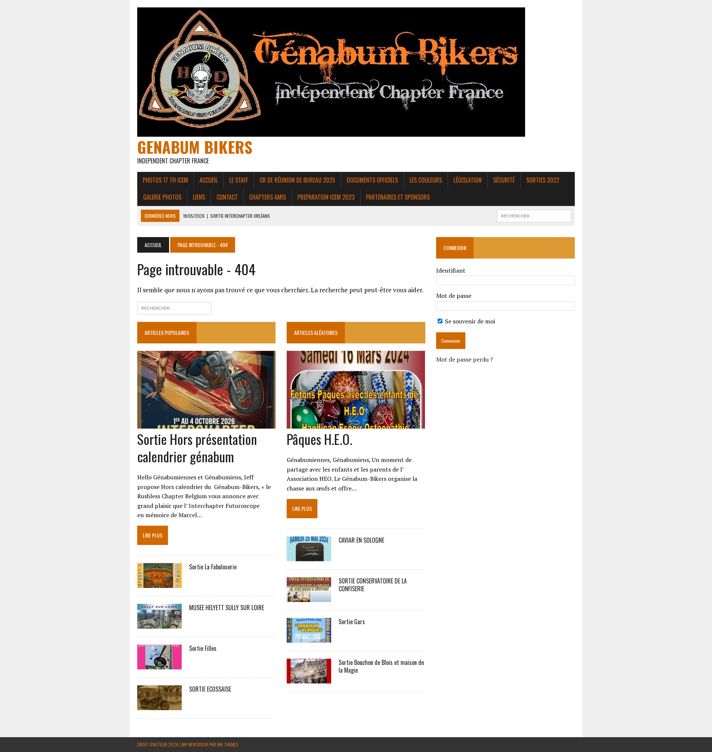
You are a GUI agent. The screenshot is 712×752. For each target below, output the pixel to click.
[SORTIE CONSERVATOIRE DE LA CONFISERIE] (309, 597)
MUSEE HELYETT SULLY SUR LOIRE (226, 607)
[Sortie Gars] (309, 637)
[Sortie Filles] (159, 665)
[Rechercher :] (174, 307)
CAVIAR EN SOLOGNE (361, 540)
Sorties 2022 (542, 180)
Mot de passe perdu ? (464, 359)
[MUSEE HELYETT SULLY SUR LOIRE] (159, 624)
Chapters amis (267, 197)
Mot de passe (453, 296)
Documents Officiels (372, 180)
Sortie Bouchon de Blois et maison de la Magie (381, 666)
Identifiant (450, 270)
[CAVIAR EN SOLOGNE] (309, 556)
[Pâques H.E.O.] (356, 424)
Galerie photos (162, 197)
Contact (227, 197)
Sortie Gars (352, 621)
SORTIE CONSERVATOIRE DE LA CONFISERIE (373, 584)
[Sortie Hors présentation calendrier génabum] (206, 424)
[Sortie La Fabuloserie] (159, 583)
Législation (468, 180)
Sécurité (504, 180)
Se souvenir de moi (469, 321)
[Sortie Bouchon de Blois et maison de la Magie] (309, 678)
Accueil (209, 180)
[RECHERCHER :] (534, 214)
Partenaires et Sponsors (398, 197)
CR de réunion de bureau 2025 (297, 180)
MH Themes (227, 744)
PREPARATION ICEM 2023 (326, 197)
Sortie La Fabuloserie (213, 566)
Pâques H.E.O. (319, 439)
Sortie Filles (203, 648)
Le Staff (238, 180)
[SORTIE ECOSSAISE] (159, 705)
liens (199, 197)
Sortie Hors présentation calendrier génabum (197, 447)
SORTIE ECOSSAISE (210, 689)
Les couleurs (425, 180)
